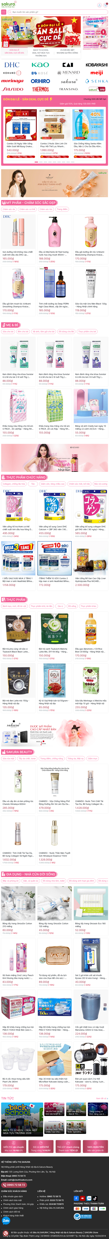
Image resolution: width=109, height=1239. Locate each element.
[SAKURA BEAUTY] (68, 81)
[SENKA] (96, 81)
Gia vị (60, 606)
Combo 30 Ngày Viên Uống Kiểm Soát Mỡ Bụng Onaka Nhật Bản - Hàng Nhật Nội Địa (21, 145)
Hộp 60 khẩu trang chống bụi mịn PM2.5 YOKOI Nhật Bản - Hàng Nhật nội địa (54, 1028)
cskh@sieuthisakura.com (20, 1180)
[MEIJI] (96, 72)
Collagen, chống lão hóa (14, 484)
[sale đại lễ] (41, 31)
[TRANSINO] (68, 89)
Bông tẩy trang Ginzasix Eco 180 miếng (90, 924)
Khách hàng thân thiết (13, 1215)
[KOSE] (40, 72)
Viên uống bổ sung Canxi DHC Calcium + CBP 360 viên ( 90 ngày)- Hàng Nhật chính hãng (53, 528)
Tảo (33, 484)
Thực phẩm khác (88, 606)
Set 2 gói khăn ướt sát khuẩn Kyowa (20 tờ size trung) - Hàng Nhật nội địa (90, 977)
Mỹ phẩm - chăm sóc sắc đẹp (30, 202)
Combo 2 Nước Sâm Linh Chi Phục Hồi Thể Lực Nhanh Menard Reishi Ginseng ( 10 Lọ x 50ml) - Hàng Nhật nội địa (54, 145)
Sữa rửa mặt (8, 758)
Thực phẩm (15, 599)
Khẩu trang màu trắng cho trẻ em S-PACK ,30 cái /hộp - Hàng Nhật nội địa (54, 427)
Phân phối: (52, 1200)
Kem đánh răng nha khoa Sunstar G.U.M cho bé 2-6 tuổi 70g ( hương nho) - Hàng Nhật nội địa (90, 375)
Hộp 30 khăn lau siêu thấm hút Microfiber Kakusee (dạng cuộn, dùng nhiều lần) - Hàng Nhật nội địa (54, 1080)
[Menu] (3, 12)
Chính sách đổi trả (11, 1211)
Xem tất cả (101, 1098)
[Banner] (95, 22)
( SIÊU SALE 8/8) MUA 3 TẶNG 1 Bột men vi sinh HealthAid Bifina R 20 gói (18, 580)
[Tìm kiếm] (10, 12)
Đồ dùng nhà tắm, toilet (54, 881)
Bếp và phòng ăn (11, 881)
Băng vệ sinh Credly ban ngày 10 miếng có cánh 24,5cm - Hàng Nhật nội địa (90, 427)
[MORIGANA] (12, 81)
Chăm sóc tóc (46, 209)
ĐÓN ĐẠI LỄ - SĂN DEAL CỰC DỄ (26, 99)
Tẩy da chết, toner (27, 758)
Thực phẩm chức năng (25, 477)
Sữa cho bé (8, 331)
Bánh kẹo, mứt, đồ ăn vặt (14, 606)
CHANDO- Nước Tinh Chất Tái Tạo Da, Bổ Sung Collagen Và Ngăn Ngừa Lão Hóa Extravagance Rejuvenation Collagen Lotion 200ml (89, 802)
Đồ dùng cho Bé (66, 331)
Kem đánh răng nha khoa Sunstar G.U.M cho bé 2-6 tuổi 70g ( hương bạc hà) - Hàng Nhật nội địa (18, 375)
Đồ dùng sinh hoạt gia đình (81, 881)
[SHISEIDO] (12, 89)
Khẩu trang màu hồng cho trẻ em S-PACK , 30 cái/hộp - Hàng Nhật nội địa (18, 427)
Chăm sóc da (9, 209)
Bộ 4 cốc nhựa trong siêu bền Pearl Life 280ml (16, 1080)
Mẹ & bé (12, 325)
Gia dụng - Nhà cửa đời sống (30, 874)
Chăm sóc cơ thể (27, 209)
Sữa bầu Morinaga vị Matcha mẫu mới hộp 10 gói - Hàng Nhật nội (90, 702)
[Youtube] (82, 1198)
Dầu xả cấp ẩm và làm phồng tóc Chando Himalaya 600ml (18, 802)
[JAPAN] (96, 89)
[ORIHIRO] (40, 81)
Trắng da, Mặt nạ (75, 758)
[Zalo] (88, 1198)
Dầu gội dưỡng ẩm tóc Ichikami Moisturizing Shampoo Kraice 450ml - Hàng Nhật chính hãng (89, 253)
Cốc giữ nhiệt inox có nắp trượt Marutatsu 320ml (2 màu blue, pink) (89, 1028)
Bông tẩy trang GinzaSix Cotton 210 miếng (17, 924)
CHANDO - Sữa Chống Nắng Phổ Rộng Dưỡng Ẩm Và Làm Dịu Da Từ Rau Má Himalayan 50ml (54, 802)
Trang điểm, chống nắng (51, 758)
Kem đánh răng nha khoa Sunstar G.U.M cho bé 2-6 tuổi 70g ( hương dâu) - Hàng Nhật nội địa (54, 375)
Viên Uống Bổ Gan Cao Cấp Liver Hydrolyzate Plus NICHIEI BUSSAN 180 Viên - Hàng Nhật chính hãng (90, 580)
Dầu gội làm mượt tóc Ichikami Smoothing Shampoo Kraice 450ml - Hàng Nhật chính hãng (17, 305)
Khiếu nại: (52, 1204)
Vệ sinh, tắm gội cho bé (43, 331)
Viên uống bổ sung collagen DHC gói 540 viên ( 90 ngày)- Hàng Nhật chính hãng (90, 528)
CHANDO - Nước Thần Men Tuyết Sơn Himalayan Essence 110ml (54, 854)
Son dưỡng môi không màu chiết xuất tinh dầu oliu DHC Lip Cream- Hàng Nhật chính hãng (18, 253)
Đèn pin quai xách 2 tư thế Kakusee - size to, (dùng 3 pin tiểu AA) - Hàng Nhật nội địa (89, 1080)
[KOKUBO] (12, 72)
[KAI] (68, 64)
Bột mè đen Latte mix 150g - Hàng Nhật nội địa (16, 702)
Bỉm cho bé (23, 331)
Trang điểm (62, 209)
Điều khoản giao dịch (13, 1196)
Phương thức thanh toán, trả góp (18, 1204)
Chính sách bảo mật (12, 1200)
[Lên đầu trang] (105, 1232)
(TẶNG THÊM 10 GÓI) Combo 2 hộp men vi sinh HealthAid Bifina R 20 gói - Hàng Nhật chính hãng (54, 580)
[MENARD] (68, 72)
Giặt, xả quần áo (30, 881)
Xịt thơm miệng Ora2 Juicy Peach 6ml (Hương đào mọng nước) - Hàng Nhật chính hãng (18, 977)
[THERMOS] (40, 89)
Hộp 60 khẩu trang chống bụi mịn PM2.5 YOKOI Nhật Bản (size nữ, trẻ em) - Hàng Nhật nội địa (18, 1028)
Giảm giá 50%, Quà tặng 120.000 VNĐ (64, 103)
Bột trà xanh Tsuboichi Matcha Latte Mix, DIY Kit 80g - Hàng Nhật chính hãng (53, 650)
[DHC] (12, 64)
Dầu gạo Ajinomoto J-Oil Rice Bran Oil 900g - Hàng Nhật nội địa (89, 650)
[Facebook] (76, 1198)
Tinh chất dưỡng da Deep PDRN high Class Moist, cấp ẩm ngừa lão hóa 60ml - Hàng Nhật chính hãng (54, 305)
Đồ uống (72, 606)
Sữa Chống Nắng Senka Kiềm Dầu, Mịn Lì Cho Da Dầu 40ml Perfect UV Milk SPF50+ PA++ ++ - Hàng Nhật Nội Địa (88, 145)
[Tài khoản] (99, 5)
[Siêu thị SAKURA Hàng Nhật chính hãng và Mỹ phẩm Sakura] (10, 4)
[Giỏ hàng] (105, 5)
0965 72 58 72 (19, 1176)
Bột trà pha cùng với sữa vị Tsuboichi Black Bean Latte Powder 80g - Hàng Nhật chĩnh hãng (17, 650)
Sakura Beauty (19, 752)
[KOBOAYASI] (96, 64)
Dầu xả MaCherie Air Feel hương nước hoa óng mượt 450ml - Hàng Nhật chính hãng (54, 253)
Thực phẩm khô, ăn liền (41, 606)
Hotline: (50, 1196)
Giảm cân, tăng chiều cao (52, 484)
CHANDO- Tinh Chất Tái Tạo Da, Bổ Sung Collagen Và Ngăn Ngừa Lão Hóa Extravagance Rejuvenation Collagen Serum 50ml (18, 854)
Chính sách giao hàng (13, 1208)
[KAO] (40, 64)
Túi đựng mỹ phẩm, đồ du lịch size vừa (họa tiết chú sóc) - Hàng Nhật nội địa (53, 977)
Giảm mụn (92, 758)
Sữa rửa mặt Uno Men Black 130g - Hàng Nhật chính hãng (91, 305)
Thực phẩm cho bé (87, 331)
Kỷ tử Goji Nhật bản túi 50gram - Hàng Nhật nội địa (54, 702)
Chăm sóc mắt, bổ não (79, 484)
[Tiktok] (95, 1198)
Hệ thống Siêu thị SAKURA (52, 1208)
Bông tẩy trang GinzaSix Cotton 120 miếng (53, 924)
